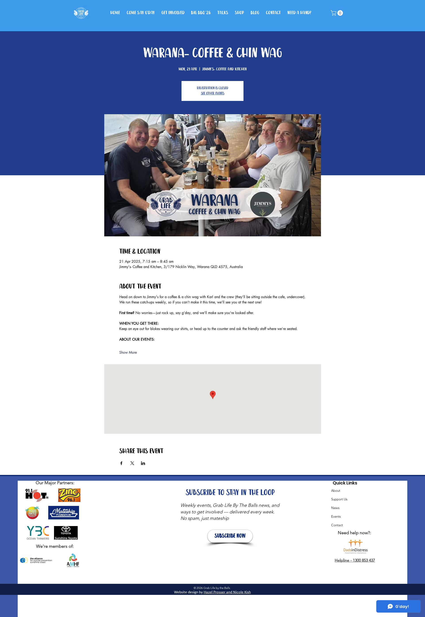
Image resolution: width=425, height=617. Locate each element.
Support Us (339, 499)
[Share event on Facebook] (121, 463)
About (335, 490)
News (335, 508)
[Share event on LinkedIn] (143, 463)
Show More (128, 352)
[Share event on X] (132, 463)
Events (336, 516)
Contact (337, 525)
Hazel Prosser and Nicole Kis (226, 592)
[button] (337, 13)
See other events (212, 93)
